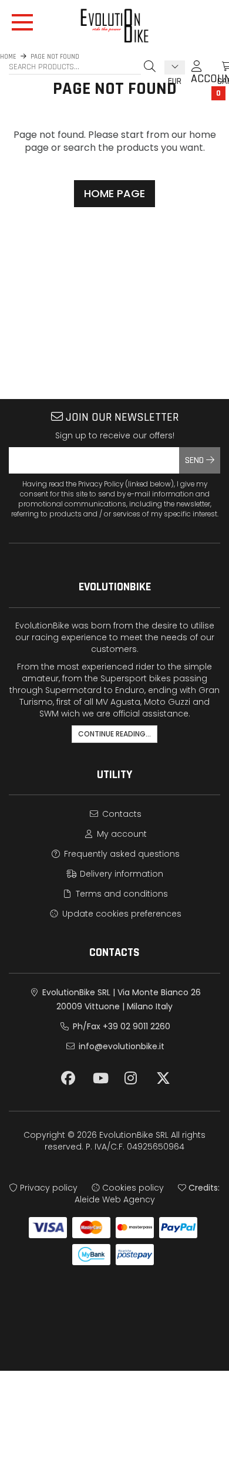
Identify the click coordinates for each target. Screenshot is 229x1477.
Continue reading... (114, 734)
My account (121, 834)
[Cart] (214, 66)
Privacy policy (48, 1188)
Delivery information (120, 874)
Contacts (121, 814)
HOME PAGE (114, 193)
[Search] (150, 66)
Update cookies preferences (120, 914)
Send (195, 460)
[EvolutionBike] (114, 25)
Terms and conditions (120, 894)
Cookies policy (132, 1188)
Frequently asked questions (121, 854)
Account (197, 71)
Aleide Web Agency (115, 1199)
